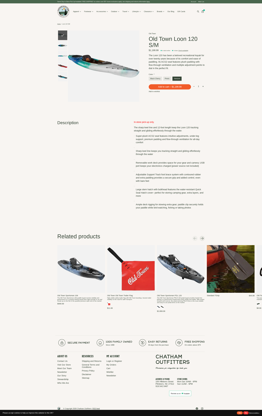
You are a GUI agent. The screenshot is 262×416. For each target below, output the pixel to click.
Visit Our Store (64, 365)
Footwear (87, 11)
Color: (152, 74)
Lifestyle (135, 11)
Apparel (76, 11)
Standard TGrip (213, 296)
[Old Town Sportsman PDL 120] (181, 269)
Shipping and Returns (91, 361)
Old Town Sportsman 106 (67, 296)
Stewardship (62, 379)
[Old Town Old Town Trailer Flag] (131, 269)
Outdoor (114, 11)
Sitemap (85, 378)
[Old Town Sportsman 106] (81, 269)
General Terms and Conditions (90, 366)
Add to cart (170, 86)
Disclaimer (86, 374)
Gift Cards (181, 11)
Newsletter (62, 372)
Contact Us (62, 361)
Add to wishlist (154, 91)
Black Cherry (155, 79)
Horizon (177, 79)
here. (148, 1)
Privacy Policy (88, 371)
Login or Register (114, 361)
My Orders (111, 365)
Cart (108, 368)
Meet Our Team (64, 368)
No (246, 413)
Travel (124, 11)
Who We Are (63, 383)
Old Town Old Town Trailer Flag (120, 296)
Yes (239, 413)
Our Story (61, 375)
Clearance (148, 11)
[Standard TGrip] (231, 269)
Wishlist (109, 372)
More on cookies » (254, 413)
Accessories (101, 11)
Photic (167, 79)
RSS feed (96, 409)
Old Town (152, 34)
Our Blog (170, 11)
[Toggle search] (198, 12)
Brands (159, 11)
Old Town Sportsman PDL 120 (169, 296)
